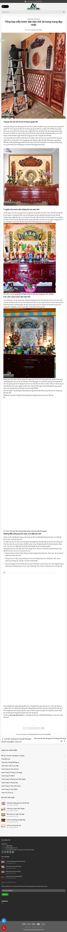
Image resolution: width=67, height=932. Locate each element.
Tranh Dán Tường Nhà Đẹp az (10, 762)
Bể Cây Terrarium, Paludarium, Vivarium (13, 755)
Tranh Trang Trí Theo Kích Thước (11, 786)
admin (40, 30)
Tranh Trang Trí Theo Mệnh (9, 789)
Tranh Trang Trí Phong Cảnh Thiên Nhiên (13, 779)
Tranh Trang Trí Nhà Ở (7, 776)
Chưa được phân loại (33, 19)
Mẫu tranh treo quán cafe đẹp (15, 814)
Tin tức (40, 927)
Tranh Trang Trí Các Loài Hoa (9, 769)
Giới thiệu (28, 927)
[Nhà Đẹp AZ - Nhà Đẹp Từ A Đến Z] (33, 6)
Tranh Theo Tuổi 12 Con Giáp (9, 766)
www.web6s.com (39, 929)
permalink (48, 734)
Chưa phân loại (5, 759)
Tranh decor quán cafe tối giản (16, 808)
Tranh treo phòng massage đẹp (16, 820)
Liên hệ (34, 927)
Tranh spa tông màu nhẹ (14, 825)
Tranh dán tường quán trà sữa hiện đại (18, 803)
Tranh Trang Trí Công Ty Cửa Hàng (11, 772)
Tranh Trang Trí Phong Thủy (9, 782)
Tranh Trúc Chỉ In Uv (7, 792)
